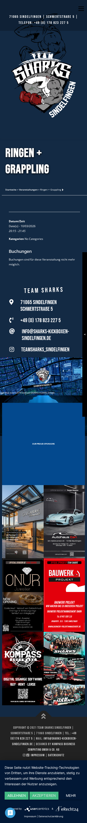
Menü (80, 9)
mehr (71, 795)
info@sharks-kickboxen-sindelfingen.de (45, 335)
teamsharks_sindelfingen (45, 349)
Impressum (38, 755)
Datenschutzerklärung (51, 816)
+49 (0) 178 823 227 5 (51, 23)
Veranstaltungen (28, 189)
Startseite (10, 189)
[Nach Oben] (43, 717)
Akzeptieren (44, 795)
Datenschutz (56, 755)
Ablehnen (16, 795)
